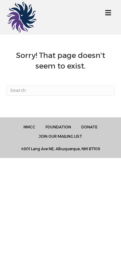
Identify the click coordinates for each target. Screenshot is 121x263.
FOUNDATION (58, 127)
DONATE (89, 127)
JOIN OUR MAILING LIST (60, 136)
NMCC (29, 127)
